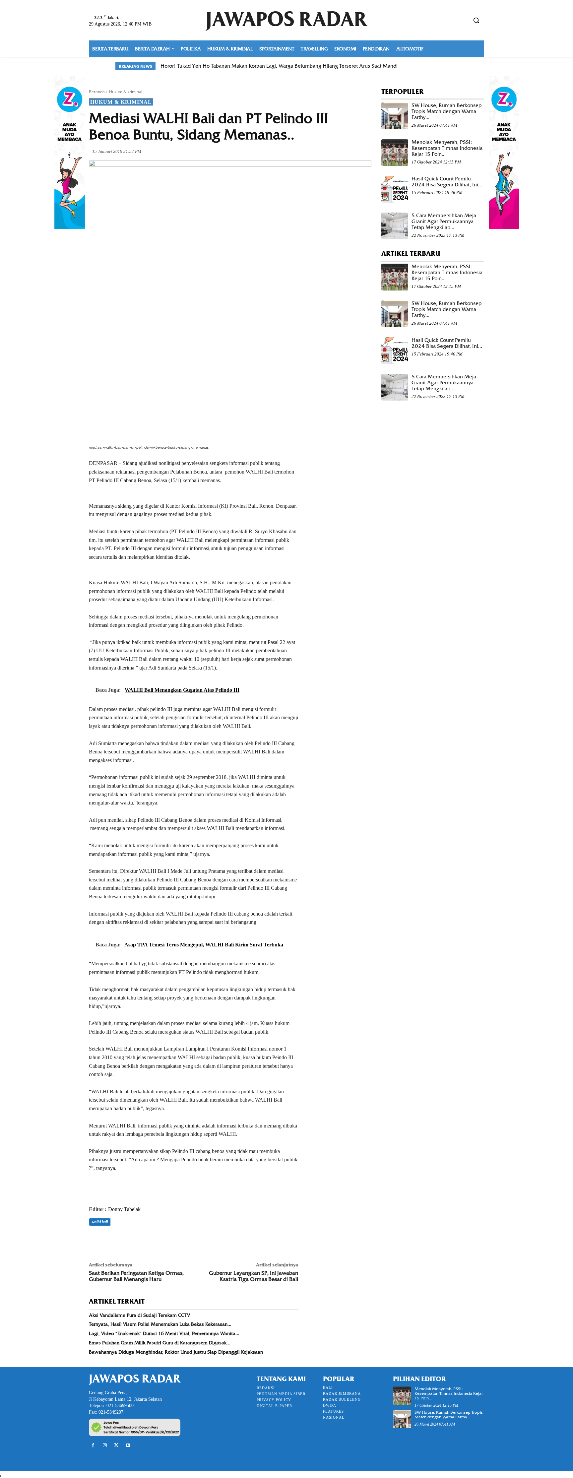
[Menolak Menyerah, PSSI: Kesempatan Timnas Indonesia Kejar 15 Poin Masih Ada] (394, 152)
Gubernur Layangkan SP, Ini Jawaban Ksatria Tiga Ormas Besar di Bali (253, 1276)
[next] (453, 66)
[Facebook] (95, 1240)
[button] (476, 20)
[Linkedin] (156, 1240)
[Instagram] (104, 1445)
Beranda (97, 92)
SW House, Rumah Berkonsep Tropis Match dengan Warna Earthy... (446, 111)
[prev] (443, 66)
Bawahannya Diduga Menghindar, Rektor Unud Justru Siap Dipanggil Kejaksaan (176, 1352)
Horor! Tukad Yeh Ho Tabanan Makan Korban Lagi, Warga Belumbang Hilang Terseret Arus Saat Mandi (279, 66)
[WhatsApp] (141, 1240)
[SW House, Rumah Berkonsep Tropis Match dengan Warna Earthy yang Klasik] (394, 115)
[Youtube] (128, 1445)
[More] (187, 1240)
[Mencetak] (171, 1240)
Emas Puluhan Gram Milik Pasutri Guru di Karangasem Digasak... (159, 1343)
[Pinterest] (126, 1240)
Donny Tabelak (124, 1209)
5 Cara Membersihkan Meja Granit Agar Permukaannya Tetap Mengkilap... (444, 221)
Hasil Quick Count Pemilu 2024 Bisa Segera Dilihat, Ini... (447, 182)
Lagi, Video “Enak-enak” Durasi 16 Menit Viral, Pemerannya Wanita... (164, 1333)
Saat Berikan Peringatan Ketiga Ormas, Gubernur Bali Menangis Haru (136, 1276)
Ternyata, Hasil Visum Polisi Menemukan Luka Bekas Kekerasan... (160, 1324)
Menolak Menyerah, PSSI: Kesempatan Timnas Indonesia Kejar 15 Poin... (447, 148)
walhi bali (100, 1222)
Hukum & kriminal (125, 92)
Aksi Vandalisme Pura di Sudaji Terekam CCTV (139, 1315)
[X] (110, 1240)
